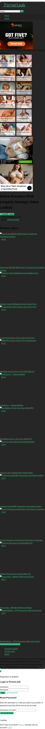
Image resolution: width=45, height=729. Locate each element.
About (4, 214)
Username (4, 687)
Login (2, 692)
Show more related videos (10, 644)
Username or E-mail (8, 710)
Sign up (22, 725)
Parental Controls (11, 649)
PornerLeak (14, 5)
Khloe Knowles (13, 220)
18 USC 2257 (9, 651)
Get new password (7, 713)
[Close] (0, 674)
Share (11, 214)
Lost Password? (12, 692)
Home (6, 16)
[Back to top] (0, 671)
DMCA (7, 654)
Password (4, 690)
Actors (6, 18)
